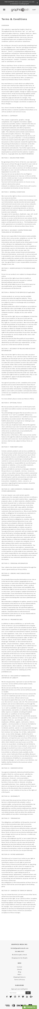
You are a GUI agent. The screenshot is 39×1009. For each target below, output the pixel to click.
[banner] (20, 10)
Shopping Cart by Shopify (19, 958)
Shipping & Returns (19, 977)
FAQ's (20, 974)
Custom (19, 967)
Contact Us (30, 1007)
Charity (19, 969)
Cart (34, 9)
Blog (19, 972)
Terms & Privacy (19, 979)
